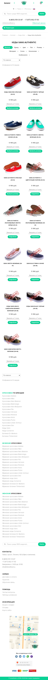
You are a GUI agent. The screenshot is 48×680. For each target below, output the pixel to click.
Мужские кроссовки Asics (12, 468)
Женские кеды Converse (11, 531)
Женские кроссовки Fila (11, 510)
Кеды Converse (8, 431)
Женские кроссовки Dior (11, 526)
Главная (5, 35)
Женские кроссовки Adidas (12, 496)
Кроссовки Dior (8, 425)
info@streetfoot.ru (9, 23)
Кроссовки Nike (8, 399)
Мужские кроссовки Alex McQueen (15, 457)
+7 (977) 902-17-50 (32, 20)
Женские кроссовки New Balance (15, 502)
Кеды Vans (21, 35)
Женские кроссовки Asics (12, 518)
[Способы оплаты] (24, 671)
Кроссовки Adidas (9, 396)
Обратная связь (8, 582)
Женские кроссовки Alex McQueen (15, 507)
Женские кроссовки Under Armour (15, 523)
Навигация (10, 28)
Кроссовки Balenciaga (10, 404)
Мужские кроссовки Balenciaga (14, 454)
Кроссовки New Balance (11, 401)
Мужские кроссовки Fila (11, 460)
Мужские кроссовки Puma (12, 470)
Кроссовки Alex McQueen (12, 407)
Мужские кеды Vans (10, 478)
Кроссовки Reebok (9, 415)
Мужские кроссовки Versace (13, 462)
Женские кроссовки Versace (13, 512)
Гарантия (5, 580)
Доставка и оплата (9, 577)
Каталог (13, 35)
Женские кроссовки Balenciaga (14, 505)
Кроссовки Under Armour (12, 423)
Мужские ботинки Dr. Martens (13, 484)
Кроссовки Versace (9, 412)
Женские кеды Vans (10, 529)
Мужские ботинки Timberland (13, 486)
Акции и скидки (8, 605)
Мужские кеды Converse (11, 481)
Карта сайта (6, 610)
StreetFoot (24, 3)
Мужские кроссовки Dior (11, 476)
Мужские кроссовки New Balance (15, 451)
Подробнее (35, 194)
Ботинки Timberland (9, 436)
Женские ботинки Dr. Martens (13, 534)
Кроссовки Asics (8, 417)
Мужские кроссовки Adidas (12, 446)
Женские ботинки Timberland (13, 537)
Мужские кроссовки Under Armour (15, 473)
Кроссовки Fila (8, 409)
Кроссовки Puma (8, 420)
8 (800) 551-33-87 (16, 20)
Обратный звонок (38, 23)
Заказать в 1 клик (13, 104)
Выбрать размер (12, 108)
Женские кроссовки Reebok (13, 515)
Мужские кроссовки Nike (12, 449)
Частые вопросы (8, 592)
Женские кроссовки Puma (12, 521)
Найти (42, 14)
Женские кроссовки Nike (12, 499)
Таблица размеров (9, 595)
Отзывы (5, 608)
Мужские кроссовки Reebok (13, 465)
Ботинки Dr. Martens (9, 433)
